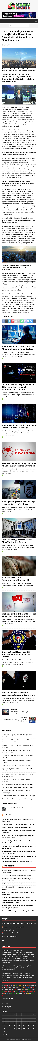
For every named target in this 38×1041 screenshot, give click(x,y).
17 (9, 1026)
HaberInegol (5, 960)
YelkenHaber (5, 956)
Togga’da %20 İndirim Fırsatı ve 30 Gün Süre (16, 876)
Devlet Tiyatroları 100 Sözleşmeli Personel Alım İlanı (17, 787)
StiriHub (4, 977)
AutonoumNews (12, 973)
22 (33, 1026)
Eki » (7, 1034)
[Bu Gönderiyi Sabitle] (12, 321)
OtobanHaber (13, 960)
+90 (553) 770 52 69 (9, 931)
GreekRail (25, 975)
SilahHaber (5, 958)
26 (19, 1029)
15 (33, 1023)
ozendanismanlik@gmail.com (12, 933)
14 (28, 1023)
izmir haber (5, 1003)
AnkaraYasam (6, 954)
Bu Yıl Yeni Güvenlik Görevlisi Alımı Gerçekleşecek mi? (17, 784)
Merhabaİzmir (22, 954)
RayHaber (7, 815)
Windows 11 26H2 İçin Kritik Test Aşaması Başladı (18, 824)
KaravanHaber (30, 954)
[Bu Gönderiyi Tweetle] (6, 321)
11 (14, 1023)
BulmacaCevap (6, 966)
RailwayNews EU (28, 977)
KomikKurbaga (15, 966)
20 (24, 1026)
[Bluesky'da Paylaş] (31, 321)
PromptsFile (20, 977)
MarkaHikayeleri (30, 960)
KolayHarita (22, 966)
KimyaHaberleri (14, 952)
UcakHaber (19, 956)
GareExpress (27, 973)
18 (14, 1026)
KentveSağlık (12, 968)
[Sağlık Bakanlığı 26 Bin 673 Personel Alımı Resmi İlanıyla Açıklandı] (19, 602)
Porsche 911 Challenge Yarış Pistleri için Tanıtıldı (18, 911)
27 (24, 1029)
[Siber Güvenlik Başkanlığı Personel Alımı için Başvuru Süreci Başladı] (19, 334)
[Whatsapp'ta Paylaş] (22, 321)
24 (9, 1029)
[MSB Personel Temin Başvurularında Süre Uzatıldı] (19, 566)
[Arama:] (19, 25)
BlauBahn (20, 973)
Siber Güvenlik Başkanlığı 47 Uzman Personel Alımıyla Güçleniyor (19, 426)
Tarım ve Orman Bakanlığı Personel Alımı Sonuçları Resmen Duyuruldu (19, 464)
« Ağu (3, 1034)
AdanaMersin (14, 954)
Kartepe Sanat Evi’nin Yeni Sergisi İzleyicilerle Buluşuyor (18, 799)
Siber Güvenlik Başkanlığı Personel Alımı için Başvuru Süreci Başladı (18, 347)
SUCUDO (4, 950)
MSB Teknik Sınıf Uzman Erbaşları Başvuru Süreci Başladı (19, 796)
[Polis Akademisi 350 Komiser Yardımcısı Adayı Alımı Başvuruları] (19, 680)
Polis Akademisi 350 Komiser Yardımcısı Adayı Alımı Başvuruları (18, 693)
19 (19, 1026)
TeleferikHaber (17, 950)
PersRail (12, 975)
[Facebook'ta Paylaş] (3, 321)
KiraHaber (20, 960)
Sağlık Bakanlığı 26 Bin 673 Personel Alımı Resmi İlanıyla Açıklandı (19, 615)
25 (14, 1029)
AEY (24, 960)
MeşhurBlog (5, 970)
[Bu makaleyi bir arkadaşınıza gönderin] (15, 321)
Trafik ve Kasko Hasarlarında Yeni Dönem (15, 884)
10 (9, 1023)
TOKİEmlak (12, 970)
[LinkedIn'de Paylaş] (9, 321)
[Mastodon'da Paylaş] (25, 321)
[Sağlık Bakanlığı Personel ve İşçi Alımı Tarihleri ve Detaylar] (19, 528)
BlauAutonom (18, 975)
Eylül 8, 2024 (7, 45)
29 (33, 1029)
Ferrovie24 (31, 975)
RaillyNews (5, 973)
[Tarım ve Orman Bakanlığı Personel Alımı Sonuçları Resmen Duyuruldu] (19, 451)
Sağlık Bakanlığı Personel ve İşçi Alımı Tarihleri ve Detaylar (17, 540)
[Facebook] (3, 940)
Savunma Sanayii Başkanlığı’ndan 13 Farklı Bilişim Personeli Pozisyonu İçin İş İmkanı (18, 387)
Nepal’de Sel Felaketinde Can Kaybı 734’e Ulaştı (17, 861)
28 (28, 1029)
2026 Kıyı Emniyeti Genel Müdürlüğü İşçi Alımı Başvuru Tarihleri (19, 502)
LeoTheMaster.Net (13, 958)
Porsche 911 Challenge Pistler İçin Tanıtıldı (16, 897)
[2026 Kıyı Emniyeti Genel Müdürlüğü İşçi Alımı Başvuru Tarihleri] (19, 489)
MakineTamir (26, 956)
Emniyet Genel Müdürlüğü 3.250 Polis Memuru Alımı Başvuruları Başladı (17, 654)
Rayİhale (28, 968)
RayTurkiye (29, 966)
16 (4, 1026)
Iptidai (32, 956)
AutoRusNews (13, 977)
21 (28, 1026)
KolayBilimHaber (23, 958)
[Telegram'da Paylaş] (28, 321)
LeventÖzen (22, 952)
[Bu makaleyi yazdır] (18, 321)
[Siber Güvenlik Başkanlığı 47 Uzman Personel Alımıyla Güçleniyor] (19, 413)
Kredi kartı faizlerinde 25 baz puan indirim (23, 808)
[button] (35, 21)
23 (4, 1029)
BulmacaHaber (6, 962)
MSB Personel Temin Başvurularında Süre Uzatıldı (16, 578)
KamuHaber (12, 956)
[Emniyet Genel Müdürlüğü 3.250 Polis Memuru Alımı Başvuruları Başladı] (19, 640)
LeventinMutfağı (20, 968)
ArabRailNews (6, 975)
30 (4, 1032)
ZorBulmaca (5, 968)
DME (8, 977)
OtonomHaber (9, 866)
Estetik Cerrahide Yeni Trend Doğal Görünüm (16, 827)
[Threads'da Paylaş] (34, 321)
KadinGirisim (29, 952)
